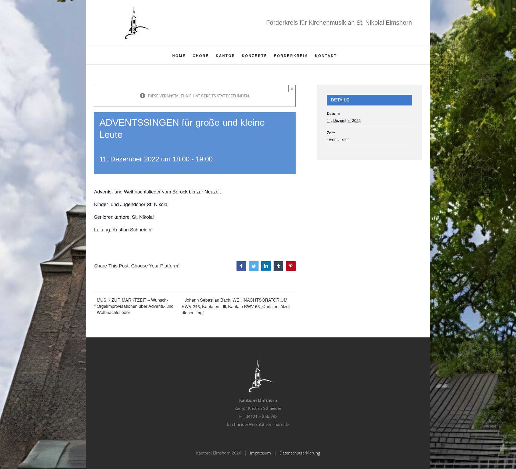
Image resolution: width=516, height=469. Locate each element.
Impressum (260, 453)
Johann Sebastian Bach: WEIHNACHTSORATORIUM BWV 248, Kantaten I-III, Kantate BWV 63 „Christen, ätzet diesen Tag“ (236, 306)
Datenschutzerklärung (300, 453)
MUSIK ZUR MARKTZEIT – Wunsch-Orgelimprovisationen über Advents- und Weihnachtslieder (135, 306)
